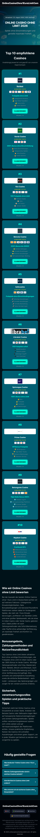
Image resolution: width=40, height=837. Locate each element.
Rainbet (20, 86)
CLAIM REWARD (20, 111)
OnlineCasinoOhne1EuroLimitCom (20, 3)
